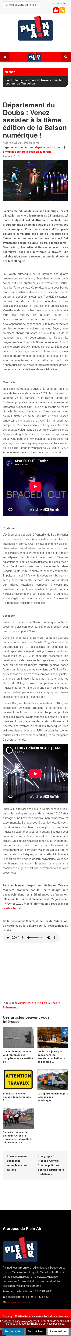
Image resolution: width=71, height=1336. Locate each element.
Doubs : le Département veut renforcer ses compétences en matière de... (18, 1056)
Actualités (24, 1002)
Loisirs (46, 1002)
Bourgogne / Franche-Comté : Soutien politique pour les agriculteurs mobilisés (51, 1165)
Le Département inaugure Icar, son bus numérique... (52, 1097)
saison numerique (22, 147)
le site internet (12, 908)
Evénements (10, 1007)
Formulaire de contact (19, 1302)
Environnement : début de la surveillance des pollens (18, 1163)
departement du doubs (49, 147)
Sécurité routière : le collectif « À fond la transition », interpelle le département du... (17, 1137)
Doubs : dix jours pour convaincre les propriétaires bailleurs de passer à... (51, 1056)
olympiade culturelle (16, 151)
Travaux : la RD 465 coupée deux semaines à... (17, 1097)
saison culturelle (40, 151)
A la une (36, 1002)
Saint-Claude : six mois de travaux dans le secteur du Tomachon (33, 81)
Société (55, 1002)
